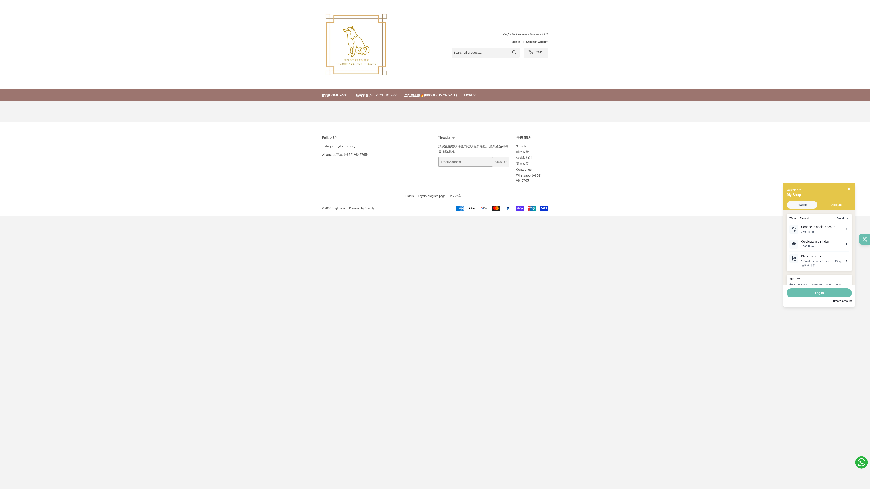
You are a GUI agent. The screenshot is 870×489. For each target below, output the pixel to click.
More (468, 95)
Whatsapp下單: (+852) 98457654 (345, 154)
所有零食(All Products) (375, 95)
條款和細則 (524, 158)
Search (521, 146)
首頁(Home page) (335, 95)
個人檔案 (455, 196)
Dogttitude (338, 208)
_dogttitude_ (346, 146)
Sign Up (500, 162)
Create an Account (537, 41)
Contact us (524, 169)
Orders (409, 196)
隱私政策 (522, 152)
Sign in (516, 41)
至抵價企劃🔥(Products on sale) (430, 95)
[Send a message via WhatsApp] (861, 462)
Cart (539, 52)
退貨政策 (522, 163)
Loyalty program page (431, 196)
